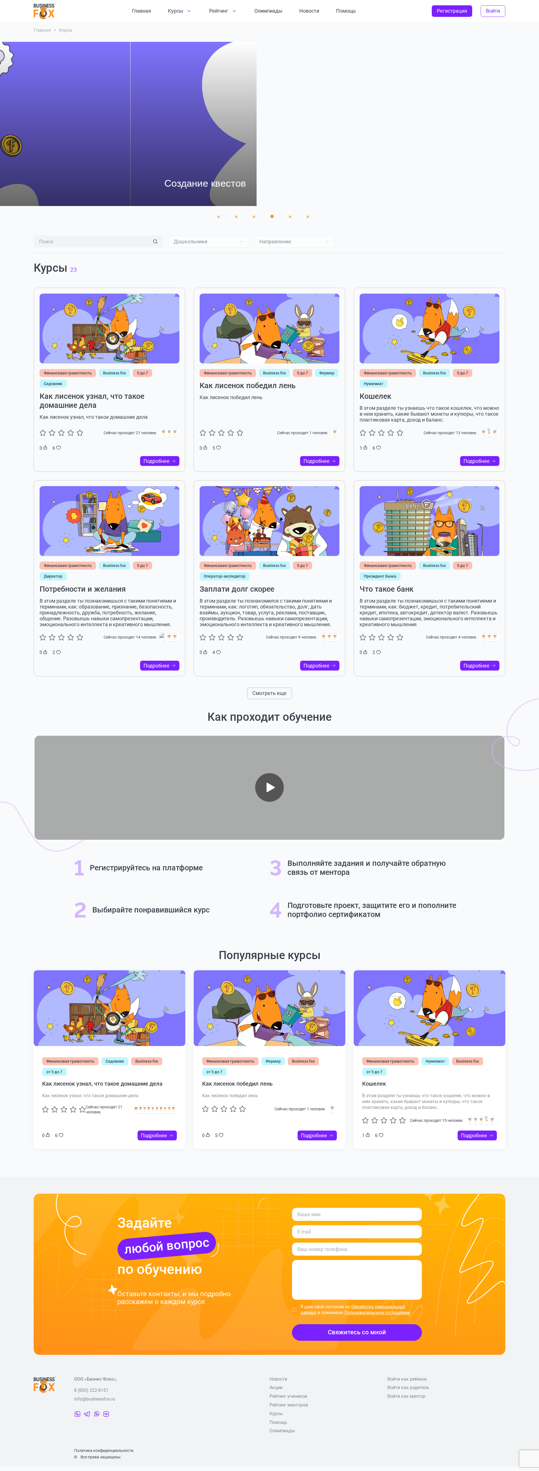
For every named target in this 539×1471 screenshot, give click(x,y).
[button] (218, 217)
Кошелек (375, 396)
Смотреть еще (269, 693)
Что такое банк (387, 589)
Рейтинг (218, 11)
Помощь (346, 11)
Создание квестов (74, 183)
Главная (141, 11)
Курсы (175, 11)
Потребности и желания (83, 589)
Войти (493, 11)
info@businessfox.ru (94, 1399)
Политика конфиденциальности (103, 1450)
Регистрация (452, 11)
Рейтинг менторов (289, 1405)
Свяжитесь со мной (357, 1332)
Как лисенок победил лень (248, 385)
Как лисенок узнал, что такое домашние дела (92, 401)
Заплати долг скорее (237, 589)
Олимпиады (268, 11)
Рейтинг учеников (288, 1396)
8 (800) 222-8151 (91, 1390)
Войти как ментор (406, 1396)
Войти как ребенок (407, 1379)
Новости (309, 11)
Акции (276, 1387)
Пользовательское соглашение (377, 1312)
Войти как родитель (408, 1387)
